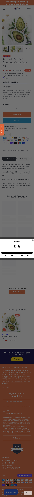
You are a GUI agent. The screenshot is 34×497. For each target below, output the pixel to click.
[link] (6, 255)
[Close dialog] (33, 240)
